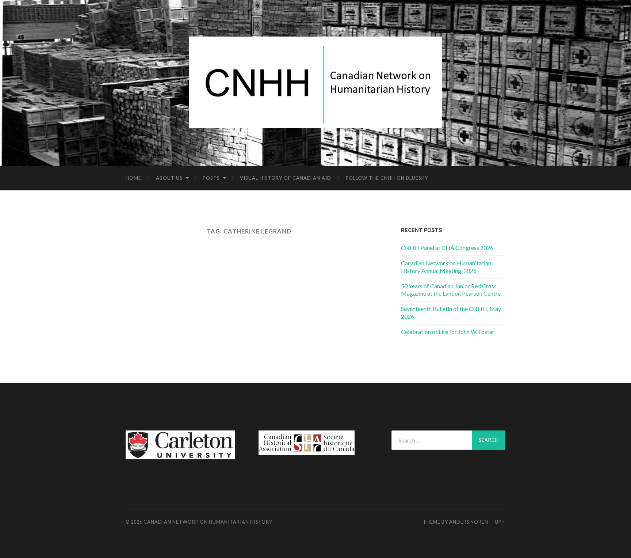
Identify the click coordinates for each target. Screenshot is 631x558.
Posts (211, 178)
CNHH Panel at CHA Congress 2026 (447, 247)
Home (133, 178)
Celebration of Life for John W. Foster (447, 331)
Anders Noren (468, 522)
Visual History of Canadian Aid (285, 178)
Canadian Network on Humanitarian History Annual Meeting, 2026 (446, 266)
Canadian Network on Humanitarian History (208, 522)
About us (169, 178)
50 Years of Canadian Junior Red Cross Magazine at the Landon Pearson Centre (451, 289)
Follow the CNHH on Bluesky (387, 178)
